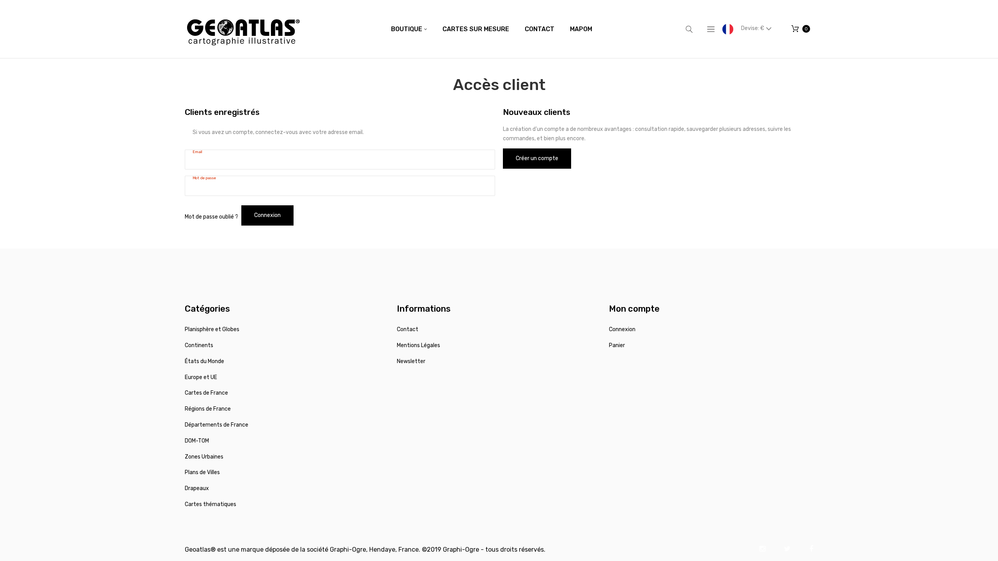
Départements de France (216, 425)
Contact (407, 329)
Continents (199, 345)
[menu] (492, 29)
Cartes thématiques (210, 504)
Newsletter (411, 361)
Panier (617, 345)
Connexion (622, 329)
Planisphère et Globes (212, 329)
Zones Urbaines (204, 456)
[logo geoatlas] (243, 29)
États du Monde (204, 361)
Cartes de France (206, 393)
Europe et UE (201, 377)
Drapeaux (197, 488)
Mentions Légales (418, 345)
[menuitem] (409, 29)
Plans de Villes (202, 472)
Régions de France (208, 409)
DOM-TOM (197, 441)
